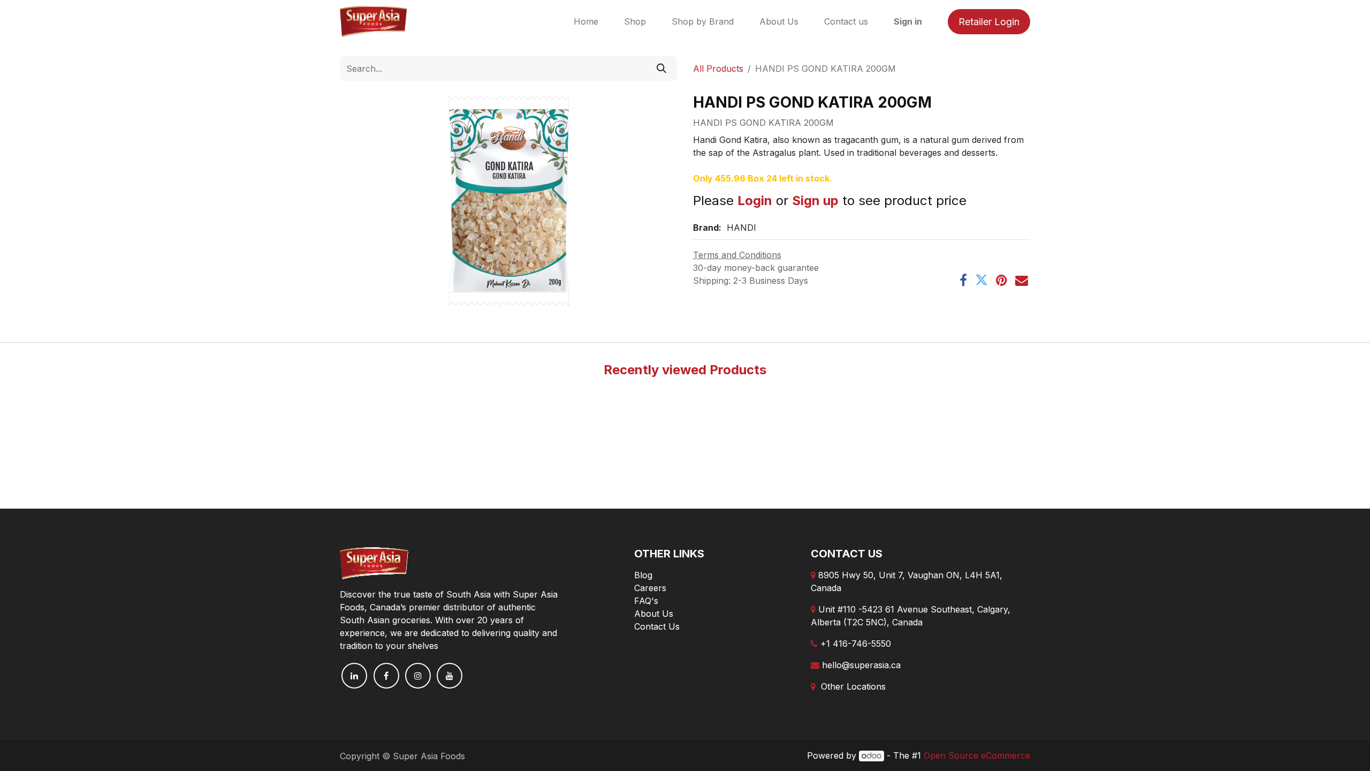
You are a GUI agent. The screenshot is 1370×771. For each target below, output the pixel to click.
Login (754, 200)
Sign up (815, 200)
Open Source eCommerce (977, 755)
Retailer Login (988, 21)
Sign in (908, 21)
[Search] (661, 68)
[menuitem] (586, 21)
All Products (718, 68)
